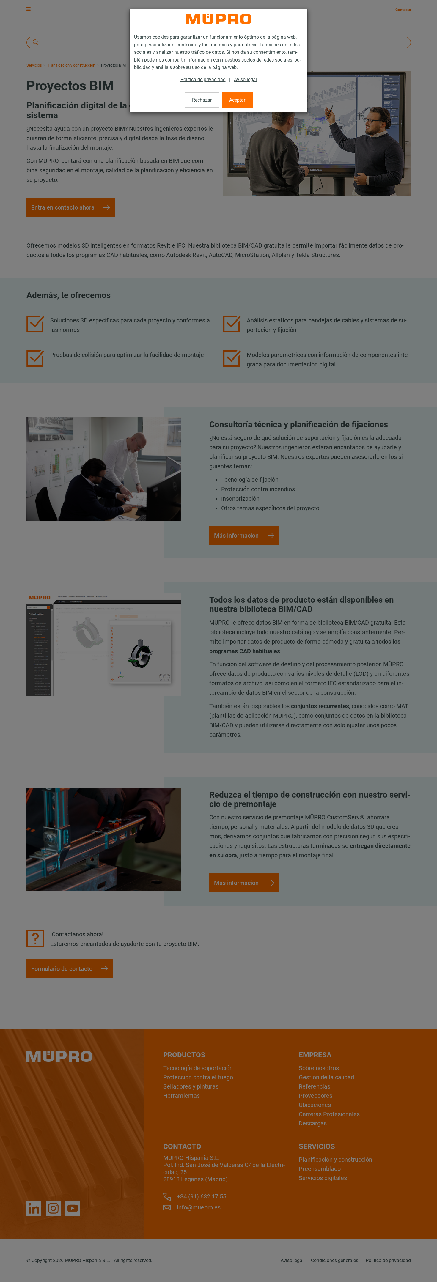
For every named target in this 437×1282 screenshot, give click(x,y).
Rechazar (202, 100)
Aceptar (237, 100)
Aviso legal (245, 79)
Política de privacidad (203, 79)
